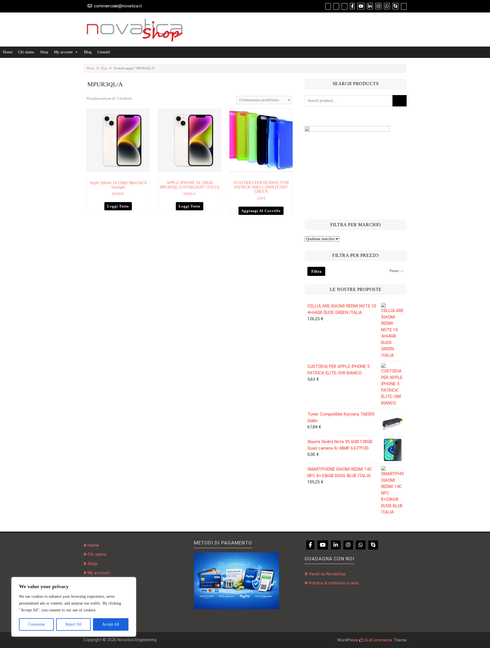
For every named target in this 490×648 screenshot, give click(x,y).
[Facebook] (310, 545)
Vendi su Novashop (327, 573)
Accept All (110, 624)
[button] (145, 113)
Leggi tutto (118, 206)
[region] (73, 607)
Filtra (316, 271)
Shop (44, 52)
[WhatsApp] (361, 545)
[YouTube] (322, 545)
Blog (88, 52)
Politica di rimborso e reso (334, 583)
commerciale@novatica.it (118, 6)
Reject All (73, 624)
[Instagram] (348, 545)
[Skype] (373, 545)
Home (7, 52)
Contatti (103, 52)
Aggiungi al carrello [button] (261, 211)
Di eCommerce (377, 640)
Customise (36, 624)
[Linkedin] (336, 545)
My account (63, 52)
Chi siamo (26, 52)
